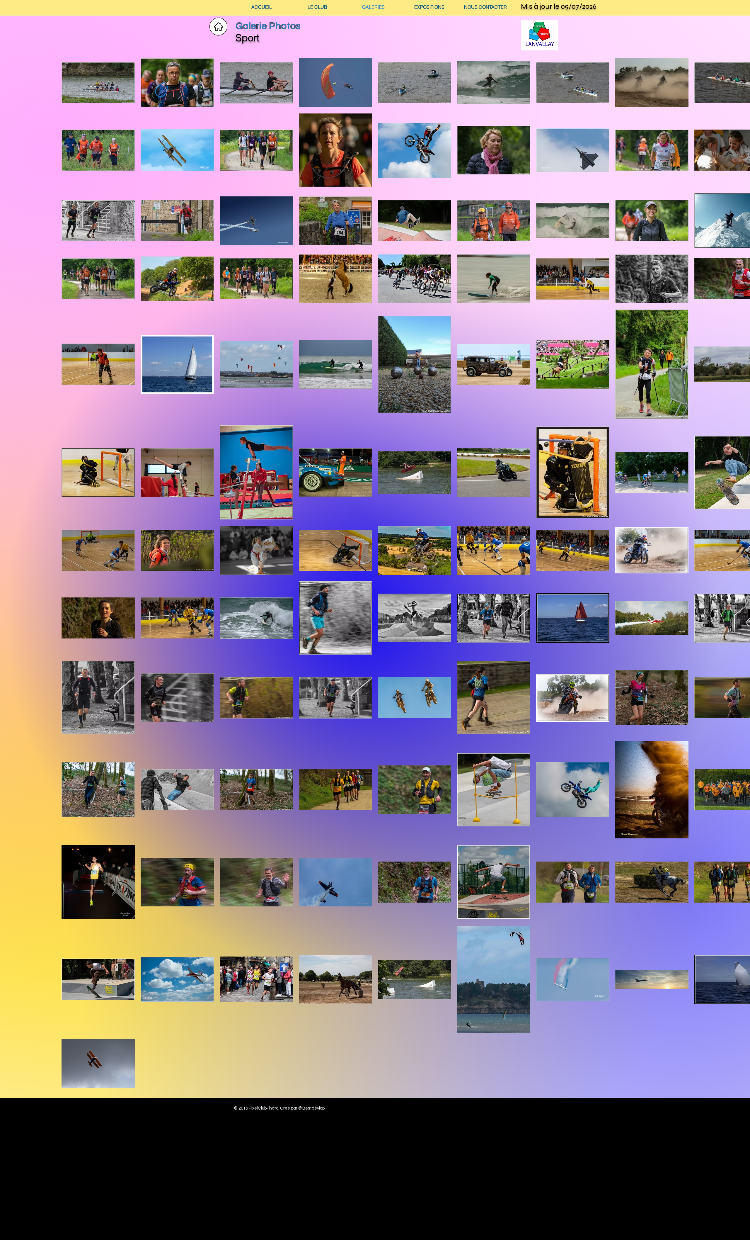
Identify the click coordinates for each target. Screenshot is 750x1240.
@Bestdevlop (311, 1108)
